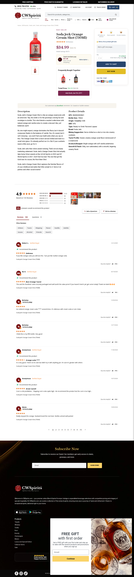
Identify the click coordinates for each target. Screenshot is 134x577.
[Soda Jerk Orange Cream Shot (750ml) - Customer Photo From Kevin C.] (82, 195)
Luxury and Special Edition (23, 542)
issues (20, 232)
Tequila (17, 522)
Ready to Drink (69, 19)
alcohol (29, 232)
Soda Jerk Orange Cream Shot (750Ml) (28, 259)
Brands (84, 19)
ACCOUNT (88, 7)
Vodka (17, 527)
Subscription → (84, 59)
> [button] (85, 430)
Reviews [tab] (20, 217)
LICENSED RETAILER (80, 2)
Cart (115, 7)
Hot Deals (46, 19)
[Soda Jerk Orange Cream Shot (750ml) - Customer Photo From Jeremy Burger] (97, 195)
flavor (48, 228)
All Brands (25, 25)
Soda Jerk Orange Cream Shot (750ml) (28, 313)
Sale (16, 547)
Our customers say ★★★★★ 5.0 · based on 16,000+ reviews (67, 105)
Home (19, 25)
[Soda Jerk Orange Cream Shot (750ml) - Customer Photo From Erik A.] (89, 195)
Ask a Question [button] (91, 211)
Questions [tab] (35, 217)
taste (29, 228)
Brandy (17, 533)
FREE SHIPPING (27, 2)
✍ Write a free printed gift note (107, 41)
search (48, 232)
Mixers (17, 539)
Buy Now (111, 71)
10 (81, 430)
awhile (66, 228)
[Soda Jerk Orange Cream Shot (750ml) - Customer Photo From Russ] (74, 195)
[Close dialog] (129, 521)
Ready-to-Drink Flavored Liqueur (85, 127)
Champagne (19, 536)
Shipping (39, 228)
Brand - (61, 30)
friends (39, 232)
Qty (98, 54)
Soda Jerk (32, 25)
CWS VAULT (100, 19)
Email (104, 78)
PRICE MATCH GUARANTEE (54, 2)
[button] (113, 264)
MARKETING (76, 7)
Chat (92, 19)
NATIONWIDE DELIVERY (106, 2)
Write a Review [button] (110, 211)
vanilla (57, 228)
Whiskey (17, 525)
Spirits (56, 19)
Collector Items (20, 544)
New (52, 19)
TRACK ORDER (101, 7)
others (20, 228)
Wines (63, 19)
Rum (16, 530)
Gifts (78, 19)
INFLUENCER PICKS (112, 19)
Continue (71, 559)
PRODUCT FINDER (62, 7)
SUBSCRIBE (94, 465)
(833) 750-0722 (23, 6)
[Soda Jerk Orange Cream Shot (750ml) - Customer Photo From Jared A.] (74, 202)
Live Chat (99, 78)
